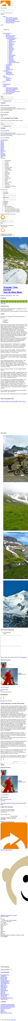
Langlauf (11, 51)
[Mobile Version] (3, 303)
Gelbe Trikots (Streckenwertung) (8, 1005)
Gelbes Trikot (9, 73)
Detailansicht (24, 657)
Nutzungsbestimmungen (6, 1008)
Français (2, 147)
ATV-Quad (11, 58)
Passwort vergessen (10, 22)
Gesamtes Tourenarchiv (11, 38)
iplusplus (20, 673)
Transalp (10, 40)
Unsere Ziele (8, 78)
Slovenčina (3, 154)
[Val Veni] (14, 555)
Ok (1, 936)
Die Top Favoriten (10, 36)
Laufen (10, 53)
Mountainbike (12, 39)
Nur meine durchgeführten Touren (12, 209)
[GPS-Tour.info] (14, 5)
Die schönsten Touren (10, 35)
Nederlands (3, 150)
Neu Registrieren (7, 84)
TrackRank (5, 192)
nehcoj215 (3, 700)
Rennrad (10, 42)
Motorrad (11, 57)
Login (2, 24)
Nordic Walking (12, 55)
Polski (2, 152)
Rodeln (10, 52)
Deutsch (2, 143)
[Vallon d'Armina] (14, 507)
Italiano (2, 149)
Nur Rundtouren (8, 206)
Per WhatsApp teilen (14, 803)
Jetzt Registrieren (4, 114)
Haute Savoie (9, 295)
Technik (5, 205)
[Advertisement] (14, 416)
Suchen (7, 34)
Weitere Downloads (5, 915)
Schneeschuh (11, 49)
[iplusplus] (9, 673)
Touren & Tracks (7, 33)
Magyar (2, 148)
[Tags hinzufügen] (14, 816)
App (4, 75)
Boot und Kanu (12, 61)
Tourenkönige (9, 72)
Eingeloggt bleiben (7, 100)
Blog (4, 81)
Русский (2, 153)
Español (2, 146)
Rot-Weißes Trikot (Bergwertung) (8, 1006)
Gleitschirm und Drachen (14, 62)
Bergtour (11, 45)
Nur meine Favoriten (9, 207)
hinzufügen (3, 818)
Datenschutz (3, 1011)
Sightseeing (11, 59)
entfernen (8, 818)
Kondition (5, 203)
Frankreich (3, 295)
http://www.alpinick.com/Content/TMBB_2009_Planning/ (13, 401)
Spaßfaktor (5, 202)
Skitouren (11, 50)
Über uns (5, 76)
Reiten (10, 63)
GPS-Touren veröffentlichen (12, 19)
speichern (14, 818)
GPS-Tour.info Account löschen (13, 21)
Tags (9, 814)
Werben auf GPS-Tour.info (6, 1012)
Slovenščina (3, 155)
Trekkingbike (11, 44)
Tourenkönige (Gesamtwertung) (7, 1004)
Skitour (6, 175)
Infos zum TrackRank (10, 20)
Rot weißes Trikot (10, 74)
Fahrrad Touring (12, 41)
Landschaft (5, 201)
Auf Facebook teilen (5, 803)
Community (6, 70)
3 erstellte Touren (4, 689)
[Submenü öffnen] (11, 33)
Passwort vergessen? (5, 105)
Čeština (2, 142)
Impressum (8, 80)
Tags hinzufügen (4, 814)
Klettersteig (11, 47)
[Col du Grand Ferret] (14, 458)
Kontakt (7, 79)
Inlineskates (11, 56)
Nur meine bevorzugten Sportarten (12, 210)
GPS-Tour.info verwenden (11, 17)
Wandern (11, 46)
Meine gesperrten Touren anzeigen (12, 211)
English (2, 144)
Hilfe (4, 16)
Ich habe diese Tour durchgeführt (9, 920)
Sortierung (10, 234)
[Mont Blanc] (14, 604)
